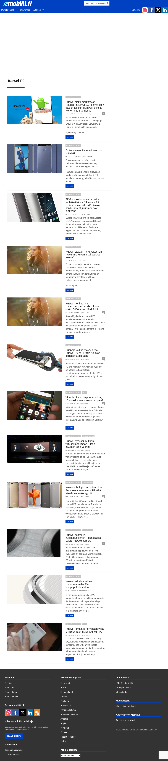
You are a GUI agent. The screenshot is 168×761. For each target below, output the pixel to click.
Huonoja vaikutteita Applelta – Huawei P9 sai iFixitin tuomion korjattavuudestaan (82, 353)
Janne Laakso (86, 214)
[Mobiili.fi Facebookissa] (151, 10)
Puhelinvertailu (12, 696)
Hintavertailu (24, 10)
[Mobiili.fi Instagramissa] (145, 10)
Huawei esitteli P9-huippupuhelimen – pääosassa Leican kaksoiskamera (83, 537)
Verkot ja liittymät (68, 710)
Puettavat (65, 701)
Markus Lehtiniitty (85, 114)
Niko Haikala (83, 261)
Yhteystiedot (121, 692)
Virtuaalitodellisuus (88, 436)
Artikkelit (37, 10)
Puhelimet (9, 687)
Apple (84, 392)
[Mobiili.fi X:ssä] (158, 10)
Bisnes (64, 732)
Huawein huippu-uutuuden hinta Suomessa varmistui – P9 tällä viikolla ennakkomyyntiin (83, 490)
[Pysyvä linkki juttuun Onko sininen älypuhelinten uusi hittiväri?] (35, 158)
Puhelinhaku (11, 692)
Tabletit (64, 696)
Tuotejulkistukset (87, 482)
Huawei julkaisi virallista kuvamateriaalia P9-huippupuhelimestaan (79, 584)
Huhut (84, 624)
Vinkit (63, 687)
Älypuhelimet (70, 97)
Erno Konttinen (86, 450)
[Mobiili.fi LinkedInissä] (164, 10)
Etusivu (8, 683)
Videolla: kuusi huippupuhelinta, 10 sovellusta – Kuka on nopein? (84, 399)
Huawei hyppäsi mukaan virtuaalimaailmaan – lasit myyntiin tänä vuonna (80, 444)
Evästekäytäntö (12, 754)
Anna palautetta (123, 687)
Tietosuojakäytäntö (14, 750)
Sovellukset (66, 705)
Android (78, 97)
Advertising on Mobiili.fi (127, 720)
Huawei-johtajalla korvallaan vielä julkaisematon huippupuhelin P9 (84, 630)
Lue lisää (70, 137)
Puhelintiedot (8, 10)
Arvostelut (65, 683)
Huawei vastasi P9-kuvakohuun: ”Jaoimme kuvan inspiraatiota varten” (84, 254)
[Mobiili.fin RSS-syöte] (37, 712)
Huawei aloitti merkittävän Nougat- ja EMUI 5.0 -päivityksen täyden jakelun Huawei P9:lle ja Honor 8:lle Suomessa (84, 106)
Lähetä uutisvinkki (124, 683)
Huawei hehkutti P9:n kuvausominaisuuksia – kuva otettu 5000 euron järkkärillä (82, 306)
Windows (65, 728)
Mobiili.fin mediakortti (126, 706)
